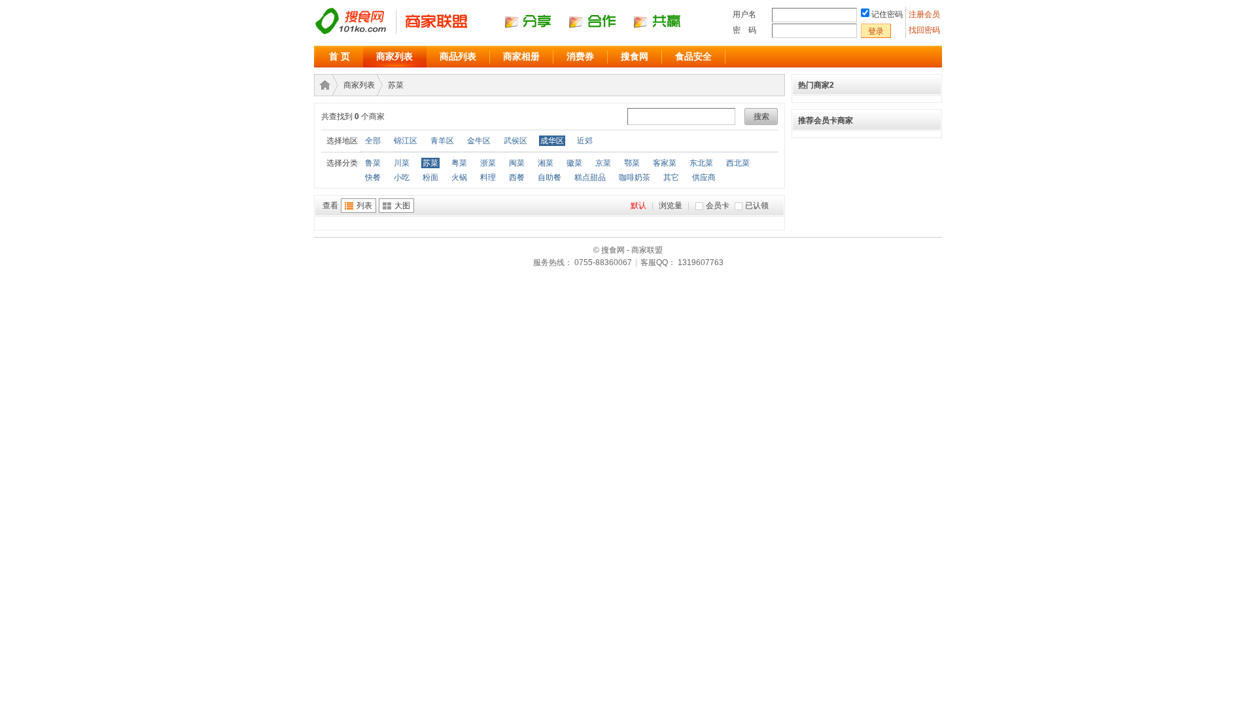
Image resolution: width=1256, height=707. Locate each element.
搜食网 (634, 56)
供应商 (704, 177)
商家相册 (521, 56)
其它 (671, 177)
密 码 (744, 30)
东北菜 (701, 163)
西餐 (517, 177)
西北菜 (738, 163)
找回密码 (924, 30)
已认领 (757, 205)
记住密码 (887, 14)
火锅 (459, 177)
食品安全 (693, 56)
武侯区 (515, 140)
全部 (373, 140)
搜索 (761, 116)
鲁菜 (373, 163)
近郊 (585, 140)
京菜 (603, 163)
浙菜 (488, 163)
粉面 (430, 177)
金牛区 (479, 140)
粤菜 (459, 163)
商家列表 (394, 56)
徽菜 (574, 163)
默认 (638, 205)
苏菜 (396, 85)
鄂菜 (632, 163)
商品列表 (458, 56)
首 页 (339, 56)
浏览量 (670, 205)
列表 (364, 205)
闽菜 (517, 163)
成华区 (552, 140)
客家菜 (664, 163)
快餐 (373, 177)
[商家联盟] (510, 33)
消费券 (580, 56)
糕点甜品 (590, 177)
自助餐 (549, 177)
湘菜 (545, 163)
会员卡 (717, 205)
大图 (402, 205)
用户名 (744, 14)
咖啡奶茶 (634, 177)
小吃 (402, 177)
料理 (488, 177)
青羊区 (442, 140)
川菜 (402, 163)
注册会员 (925, 14)
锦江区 (405, 140)
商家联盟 (322, 85)
